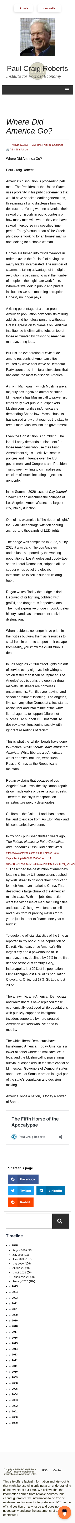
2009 (15, 1377)
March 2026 (19, 1272)
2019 (15, 1320)
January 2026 (20, 1281)
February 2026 (20, 1277)
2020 (15, 1315)
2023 (15, 1297)
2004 (15, 1394)
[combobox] (29, 1221)
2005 (15, 1388)
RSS (45, 1470)
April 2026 (18, 1268)
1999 (15, 1423)
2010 (15, 1371)
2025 (15, 1286)
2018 (15, 1326)
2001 (15, 1411)
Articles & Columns (53, 145)
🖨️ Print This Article (17, 149)
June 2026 (18, 1259)
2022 (15, 1303)
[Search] (60, 1221)
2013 (15, 1354)
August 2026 (19, 1250)
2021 (15, 1309)
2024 (15, 1292)
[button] (23, 1179)
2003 (15, 1400)
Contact (57, 1470)
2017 (15, 1331)
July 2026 (18, 1254)
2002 (15, 1405)
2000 (15, 1417)
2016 (15, 1337)
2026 (15, 1245)
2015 (15, 1343)
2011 (15, 1366)
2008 (15, 1383)
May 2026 (18, 1263)
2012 (15, 1360)
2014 (15, 1349)
